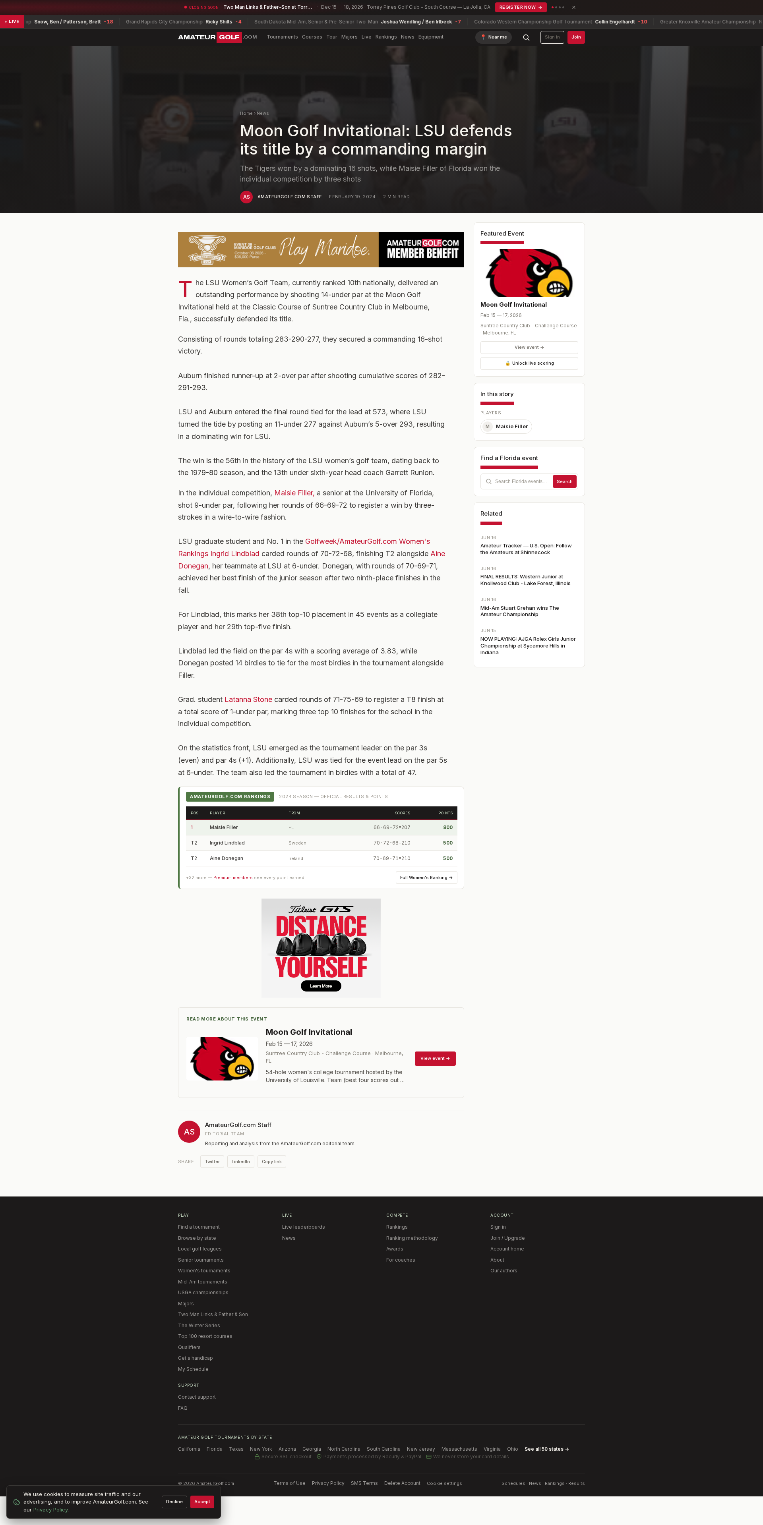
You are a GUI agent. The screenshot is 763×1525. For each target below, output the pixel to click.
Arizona (287, 1449)
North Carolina (343, 1449)
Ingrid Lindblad (234, 553)
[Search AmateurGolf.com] (526, 37)
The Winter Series (199, 1325)
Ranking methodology (412, 1238)
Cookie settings (444, 1483)
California (189, 1449)
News (407, 37)
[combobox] (529, 481)
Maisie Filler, (294, 493)
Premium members (233, 877)
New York (261, 1449)
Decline (174, 1501)
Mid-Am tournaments (202, 1282)
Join (576, 37)
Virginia (492, 1449)
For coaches (400, 1260)
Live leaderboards (303, 1227)
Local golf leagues (200, 1249)
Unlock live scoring (529, 363)
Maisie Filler (224, 827)
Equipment (430, 37)
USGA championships (203, 1292)
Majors (349, 37)
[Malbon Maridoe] (321, 249)
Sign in (552, 37)
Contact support (197, 1397)
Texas (236, 1449)
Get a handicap (195, 1358)
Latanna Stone (248, 699)
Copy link (272, 1161)
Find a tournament (199, 1227)
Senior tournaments (201, 1260)
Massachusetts (459, 1449)
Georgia (311, 1449)
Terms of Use (289, 1483)
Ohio (512, 1449)
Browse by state (197, 1238)
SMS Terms (364, 1483)
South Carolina (384, 1449)
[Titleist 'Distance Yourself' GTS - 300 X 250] (321, 948)
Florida (215, 1449)
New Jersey (421, 1449)
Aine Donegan (226, 858)
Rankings (386, 37)
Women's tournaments (204, 1271)
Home (246, 113)
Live (367, 37)
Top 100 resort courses (205, 1336)
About (497, 1260)
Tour (331, 37)
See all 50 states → (547, 1449)
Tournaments (282, 37)
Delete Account (402, 1483)
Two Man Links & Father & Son (213, 1314)
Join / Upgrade (507, 1238)
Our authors (503, 1271)
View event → (529, 347)
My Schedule (193, 1369)
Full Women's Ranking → (426, 877)
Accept (202, 1501)
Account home (507, 1249)
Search (565, 481)
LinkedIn (241, 1161)
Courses (312, 37)
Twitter (212, 1161)
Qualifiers (189, 1347)
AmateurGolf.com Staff (289, 196)
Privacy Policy (328, 1483)
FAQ (183, 1408)
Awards (394, 1249)
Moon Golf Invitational (513, 304)
